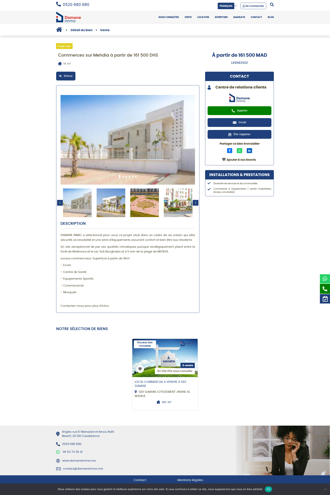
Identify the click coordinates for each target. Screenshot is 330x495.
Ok (268, 489)
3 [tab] (126, 176)
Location (203, 17)
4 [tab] (129, 176)
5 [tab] (132, 176)
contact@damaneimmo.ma (83, 468)
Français (226, 6)
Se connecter (254, 6)
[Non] (325, 489)
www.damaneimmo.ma (79, 460)
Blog (271, 17)
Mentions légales (190, 480)
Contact (256, 17)
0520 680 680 (76, 5)
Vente (188, 17)
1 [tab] (119, 177)
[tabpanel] (128, 140)
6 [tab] (136, 176)
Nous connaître (169, 17)
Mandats (239, 17)
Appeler (242, 110)
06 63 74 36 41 (72, 451)
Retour (68, 76)
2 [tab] (123, 176)
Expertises (221, 17)
